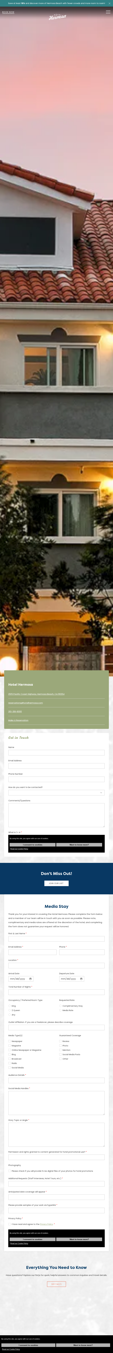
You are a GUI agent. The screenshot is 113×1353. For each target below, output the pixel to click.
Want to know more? (83, 1345)
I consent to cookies (28, 1345)
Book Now (8, 12)
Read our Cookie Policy (11, 1349)
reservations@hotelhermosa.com (25, 702)
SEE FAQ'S (56, 1284)
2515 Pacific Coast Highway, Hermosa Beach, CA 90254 (36, 694)
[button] (109, 3)
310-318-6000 (15, 711)
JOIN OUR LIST (56, 883)
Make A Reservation (18, 720)
